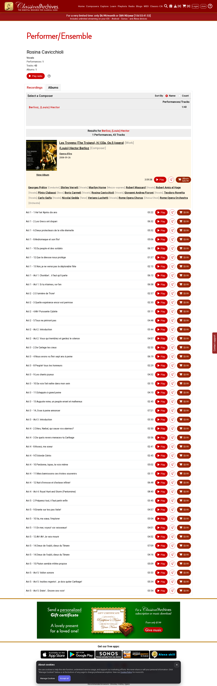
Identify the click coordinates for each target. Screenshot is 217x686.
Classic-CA (156, 6)
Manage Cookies (47, 678)
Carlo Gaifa (45, 197)
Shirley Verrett (69, 187)
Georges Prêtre (37, 187)
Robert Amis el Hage (168, 187)
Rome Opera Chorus (131, 197)
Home (81, 6)
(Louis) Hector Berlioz (74, 148)
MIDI (146, 6)
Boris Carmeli (73, 192)
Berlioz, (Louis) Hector (44, 107)
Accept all (64, 678)
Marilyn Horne (97, 187)
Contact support (214, 343)
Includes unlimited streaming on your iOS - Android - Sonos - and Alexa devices (108, 18)
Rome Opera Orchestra (174, 197)
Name (172, 95)
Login (195, 6)
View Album (42, 174)
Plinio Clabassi (47, 192)
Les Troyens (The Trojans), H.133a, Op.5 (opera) (91, 143)
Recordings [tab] (35, 87)
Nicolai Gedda (70, 197)
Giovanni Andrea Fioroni (139, 192)
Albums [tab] (53, 87)
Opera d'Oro (65, 153)
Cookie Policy (126, 672)
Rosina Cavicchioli (103, 192)
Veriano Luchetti (98, 197)
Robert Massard (136, 187)
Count (185, 95)
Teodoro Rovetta (174, 192)
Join (203, 6)
